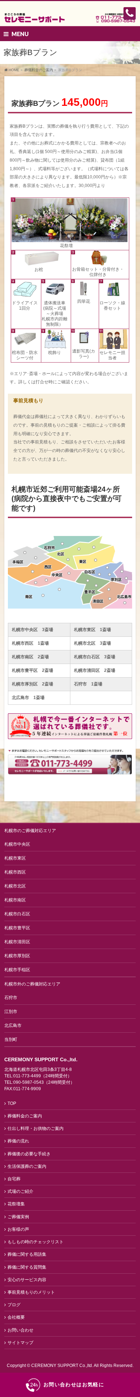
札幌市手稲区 (17, 969)
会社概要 (16, 1317)
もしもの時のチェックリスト (36, 1241)
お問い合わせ (20, 1330)
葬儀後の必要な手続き (29, 1153)
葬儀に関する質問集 (27, 1267)
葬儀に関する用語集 (27, 1254)
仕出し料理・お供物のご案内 (36, 1128)
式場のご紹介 (20, 1191)
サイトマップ (20, 1342)
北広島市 (13, 1025)
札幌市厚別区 (17, 955)
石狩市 (10, 997)
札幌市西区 (15, 872)
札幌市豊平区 (17, 927)
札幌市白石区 (17, 913)
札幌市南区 (15, 899)
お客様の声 (18, 1229)
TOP (12, 1103)
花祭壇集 (16, 1203)
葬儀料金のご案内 (25, 1115)
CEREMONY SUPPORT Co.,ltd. (62, 1365)
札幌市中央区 (17, 844)
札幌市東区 (15, 858)
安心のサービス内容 (27, 1279)
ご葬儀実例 (18, 1216)
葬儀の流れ (18, 1140)
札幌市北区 (15, 886)
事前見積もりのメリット (31, 1292)
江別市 (10, 1011)
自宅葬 (14, 1178)
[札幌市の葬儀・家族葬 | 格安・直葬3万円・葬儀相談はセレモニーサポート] (70, 14)
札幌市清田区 (17, 941)
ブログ (14, 1304)
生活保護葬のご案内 (27, 1166)
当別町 (10, 1039)
